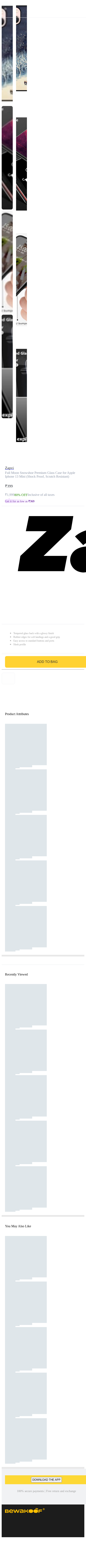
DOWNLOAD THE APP (46, 1479)
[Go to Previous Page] (5, 8)
